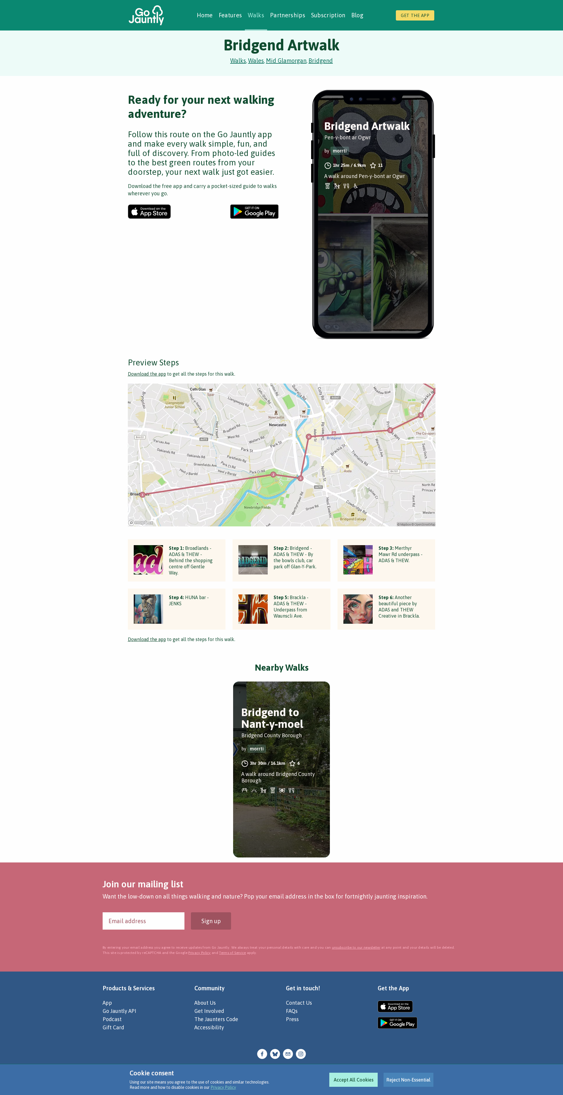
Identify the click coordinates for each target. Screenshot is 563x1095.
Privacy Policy (223, 1087)
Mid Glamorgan (286, 60)
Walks (256, 15)
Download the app (147, 374)
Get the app (415, 15)
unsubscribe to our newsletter (356, 947)
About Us (205, 1003)
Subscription (328, 15)
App (107, 1003)
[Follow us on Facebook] (262, 1053)
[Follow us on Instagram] (301, 1053)
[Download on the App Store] (149, 211)
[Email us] (288, 1053)
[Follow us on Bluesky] (275, 1053)
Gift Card (113, 1027)
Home (205, 15)
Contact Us (299, 1003)
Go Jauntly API (119, 1011)
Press (292, 1019)
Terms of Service (232, 953)
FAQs (292, 1011)
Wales (256, 60)
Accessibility (209, 1027)
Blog (357, 15)
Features (230, 15)
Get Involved (209, 1011)
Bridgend (320, 60)
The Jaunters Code (216, 1019)
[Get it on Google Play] (254, 211)
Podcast (112, 1019)
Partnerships (287, 15)
